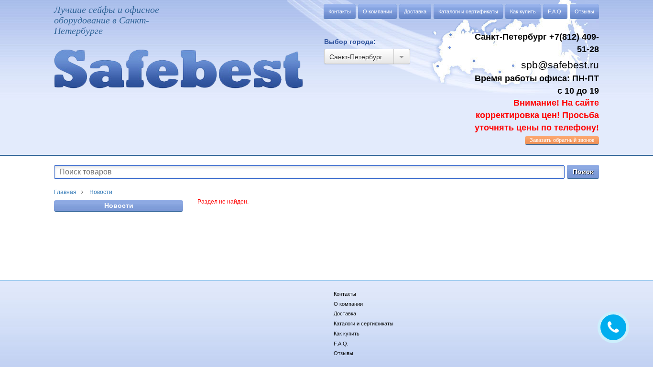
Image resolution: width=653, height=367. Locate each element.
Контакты (339, 11)
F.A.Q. (555, 11)
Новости (118, 205)
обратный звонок (562, 140)
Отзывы (584, 11)
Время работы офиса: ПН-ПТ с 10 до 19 (537, 103)
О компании (377, 11)
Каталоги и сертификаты (468, 11)
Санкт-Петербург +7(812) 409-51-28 (537, 43)
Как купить (523, 11)
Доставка (415, 11)
